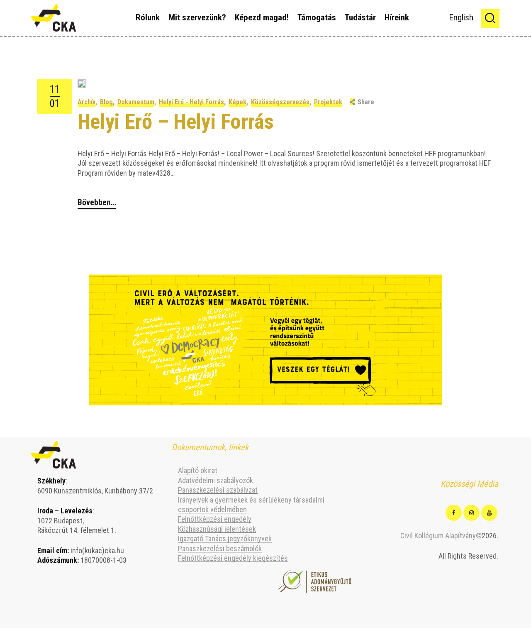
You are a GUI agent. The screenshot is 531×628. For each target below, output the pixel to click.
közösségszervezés (280, 102)
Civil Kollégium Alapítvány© (441, 535)
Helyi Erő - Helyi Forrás (191, 102)
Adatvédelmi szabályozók (215, 480)
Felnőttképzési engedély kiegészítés (233, 558)
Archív (86, 102)
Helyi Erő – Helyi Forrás (176, 121)
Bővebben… (97, 202)
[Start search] (490, 18)
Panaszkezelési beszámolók (220, 548)
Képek (237, 102)
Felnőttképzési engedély (214, 519)
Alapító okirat (197, 470)
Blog (106, 102)
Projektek (328, 102)
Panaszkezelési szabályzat (218, 490)
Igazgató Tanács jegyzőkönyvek (225, 538)
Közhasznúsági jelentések (217, 529)
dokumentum (135, 102)
